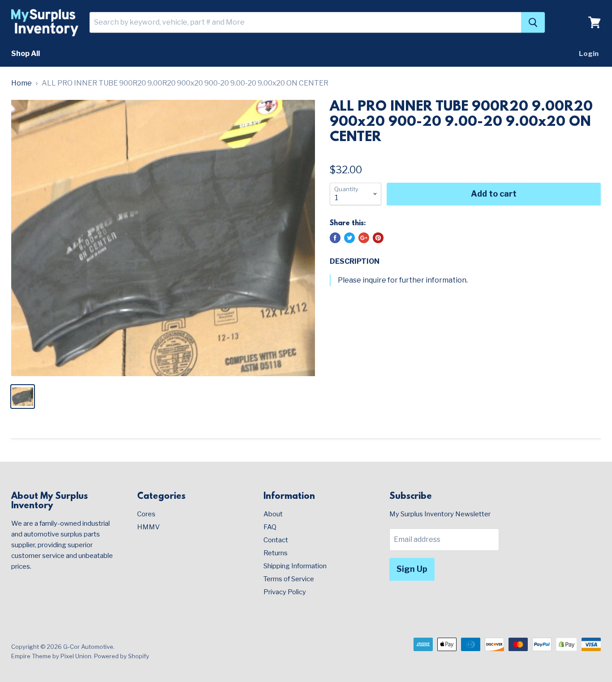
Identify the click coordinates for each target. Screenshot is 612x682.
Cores (146, 514)
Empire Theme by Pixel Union (51, 656)
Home (21, 83)
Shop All (25, 53)
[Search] (533, 22)
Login (589, 54)
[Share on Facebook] (335, 237)
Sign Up (412, 569)
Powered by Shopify (121, 656)
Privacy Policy (284, 592)
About (273, 514)
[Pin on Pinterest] (378, 237)
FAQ (269, 527)
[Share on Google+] (363, 237)
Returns (275, 553)
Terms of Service (288, 579)
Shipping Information (295, 566)
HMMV (148, 527)
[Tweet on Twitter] (349, 237)
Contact (275, 540)
